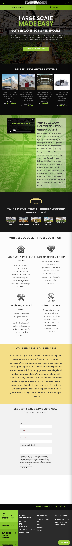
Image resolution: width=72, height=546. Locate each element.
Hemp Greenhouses (62, 519)
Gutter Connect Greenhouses (36, 49)
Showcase (41, 522)
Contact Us (23, 527)
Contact (54, 7)
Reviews (40, 527)
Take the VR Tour (43, 519)
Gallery (39, 530)
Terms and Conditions (27, 529)
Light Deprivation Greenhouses (8, 515)
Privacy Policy (24, 532)
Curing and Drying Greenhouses (8, 535)
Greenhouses (8, 525)
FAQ (20, 524)
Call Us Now (19, 7)
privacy (44, 464)
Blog (38, 525)
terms (38, 464)
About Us (22, 521)
